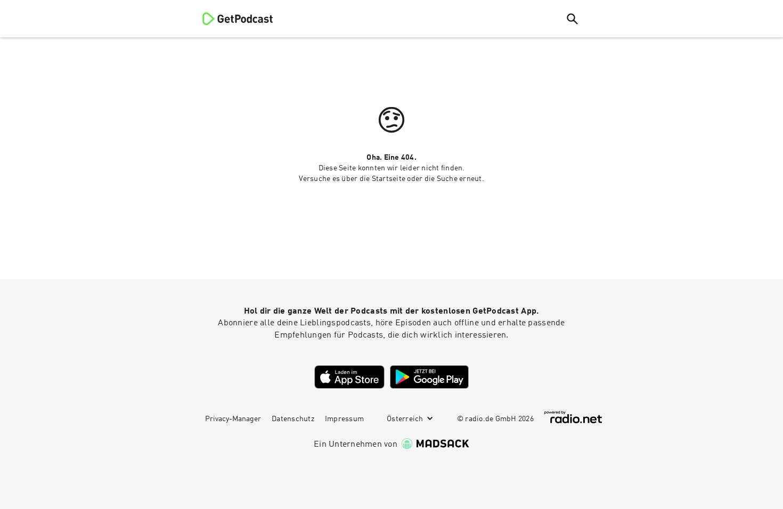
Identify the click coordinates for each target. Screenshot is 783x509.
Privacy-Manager (233, 419)
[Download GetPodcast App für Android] (429, 377)
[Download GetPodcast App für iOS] (349, 377)
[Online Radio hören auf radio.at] (573, 417)
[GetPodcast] (230, 18)
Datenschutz (293, 419)
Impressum (344, 419)
